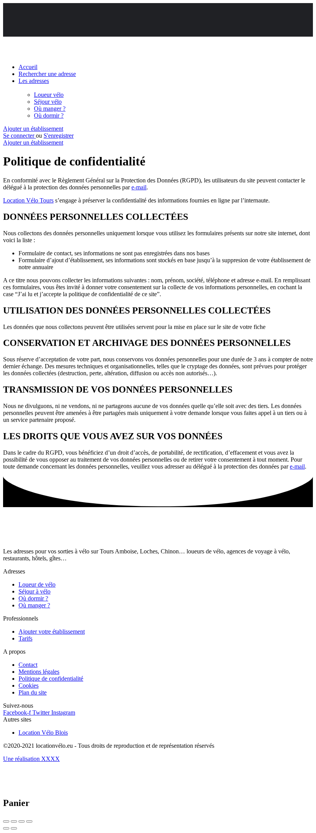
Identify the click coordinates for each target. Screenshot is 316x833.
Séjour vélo (48, 101)
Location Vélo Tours (28, 200)
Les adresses (33, 81)
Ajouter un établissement (33, 128)
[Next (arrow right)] (14, 828)
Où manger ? (50, 108)
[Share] (14, 821)
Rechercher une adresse (47, 74)
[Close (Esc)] (6, 821)
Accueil (27, 67)
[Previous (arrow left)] (6, 828)
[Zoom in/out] (29, 821)
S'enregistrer (59, 135)
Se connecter (19, 135)
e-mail (138, 187)
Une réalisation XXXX (31, 758)
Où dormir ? (49, 115)
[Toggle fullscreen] (21, 821)
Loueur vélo (49, 94)
